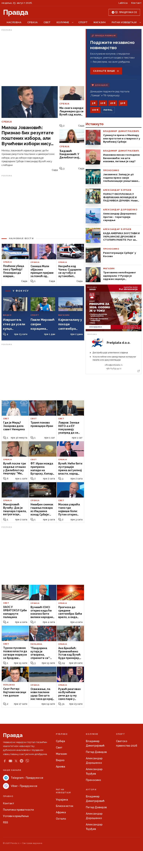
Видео (60, 760)
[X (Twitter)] (16, 760)
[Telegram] (21, 761)
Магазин (100, 22)
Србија (32, 22)
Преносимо (93, 780)
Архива (60, 766)
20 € (112, 103)
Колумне (63, 22)
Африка (61, 812)
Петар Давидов (96, 751)
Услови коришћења (16, 816)
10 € (102, 103)
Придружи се (128, 12)
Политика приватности (18, 809)
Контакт (136, 2)
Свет (47, 22)
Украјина (62, 799)
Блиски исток (64, 805)
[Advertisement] (42, 58)
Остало (61, 818)
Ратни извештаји (124, 22)
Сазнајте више (104, 71)
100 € (95, 110)
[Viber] (27, 761)
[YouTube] (10, 761)
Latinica (123, 2)
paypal (108, 110)
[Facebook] (4, 761)
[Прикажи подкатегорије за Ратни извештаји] (140, 22)
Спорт (83, 22)
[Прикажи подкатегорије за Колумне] (72, 22)
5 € (94, 103)
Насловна (14, 22)
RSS (5, 822)
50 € (122, 103)
